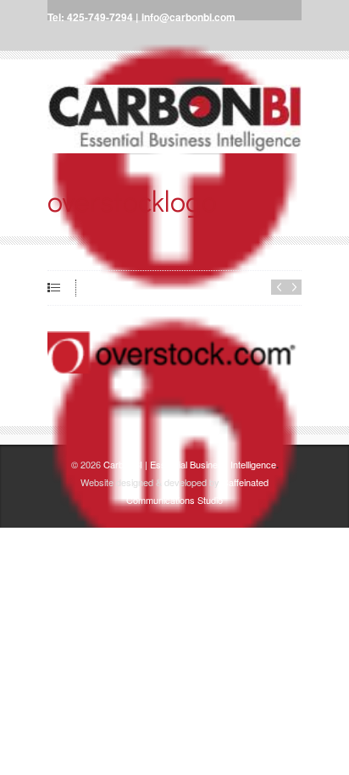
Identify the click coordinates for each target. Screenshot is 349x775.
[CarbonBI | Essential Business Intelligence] (174, 119)
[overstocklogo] (174, 352)
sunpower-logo (294, 287)
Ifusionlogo (278, 287)
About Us (55, 287)
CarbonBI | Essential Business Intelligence (189, 464)
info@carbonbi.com (188, 17)
